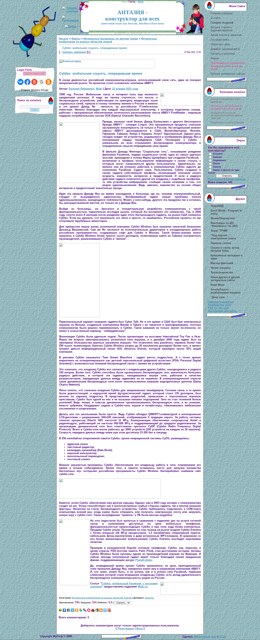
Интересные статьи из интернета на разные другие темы (227, 115)
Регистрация (125, 628)
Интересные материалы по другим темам (110, 38)
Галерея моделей (222, 22)
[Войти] (70, 26)
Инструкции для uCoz (222, 310)
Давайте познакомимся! (225, 48)
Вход (139, 628)
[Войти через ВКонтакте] (20, 82)
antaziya (149, 598)
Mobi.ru (142, 586)
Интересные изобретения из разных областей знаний (108, 40)
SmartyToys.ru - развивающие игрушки (225, 291)
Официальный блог (221, 301)
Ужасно (217, 166)
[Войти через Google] (41, 82)
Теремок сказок (221, 243)
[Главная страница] (70, 11)
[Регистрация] (70, 20)
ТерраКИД (217, 205)
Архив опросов (235, 179)
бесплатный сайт (205, 636)
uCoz (222, 636)
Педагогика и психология (225, 122)
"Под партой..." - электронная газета (223, 237)
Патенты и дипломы (223, 53)
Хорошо (217, 157)
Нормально (219, 160)
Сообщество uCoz (220, 304)
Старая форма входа (34, 89)
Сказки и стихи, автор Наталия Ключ (225, 249)
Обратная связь (220, 44)
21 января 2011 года (125, 88)
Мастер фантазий (222, 263)
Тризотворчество (222, 272)
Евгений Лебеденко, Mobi (85, 88)
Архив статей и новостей (226, 35)
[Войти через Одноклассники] (49, 82)
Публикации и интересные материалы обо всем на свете (228, 66)
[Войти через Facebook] (27, 82)
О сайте (215, 17)
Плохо (216, 163)
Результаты (215, 179)
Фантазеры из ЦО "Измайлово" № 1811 (224, 224)
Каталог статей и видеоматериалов (222, 29)
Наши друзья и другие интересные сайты (225, 279)
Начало (63, 38)
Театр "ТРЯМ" (220, 230)
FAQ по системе (218, 307)
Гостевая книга (220, 39)
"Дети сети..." (219, 297)
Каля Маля (218, 284)
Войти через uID (34, 73)
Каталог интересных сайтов (228, 73)
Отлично (218, 153)
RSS (141, 1)
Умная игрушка (220, 267)
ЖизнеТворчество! (223, 218)
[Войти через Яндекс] (34, 82)
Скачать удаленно (74, 52)
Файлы (75, 38)
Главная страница (222, 13)
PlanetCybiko (143, 560)
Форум (215, 58)
